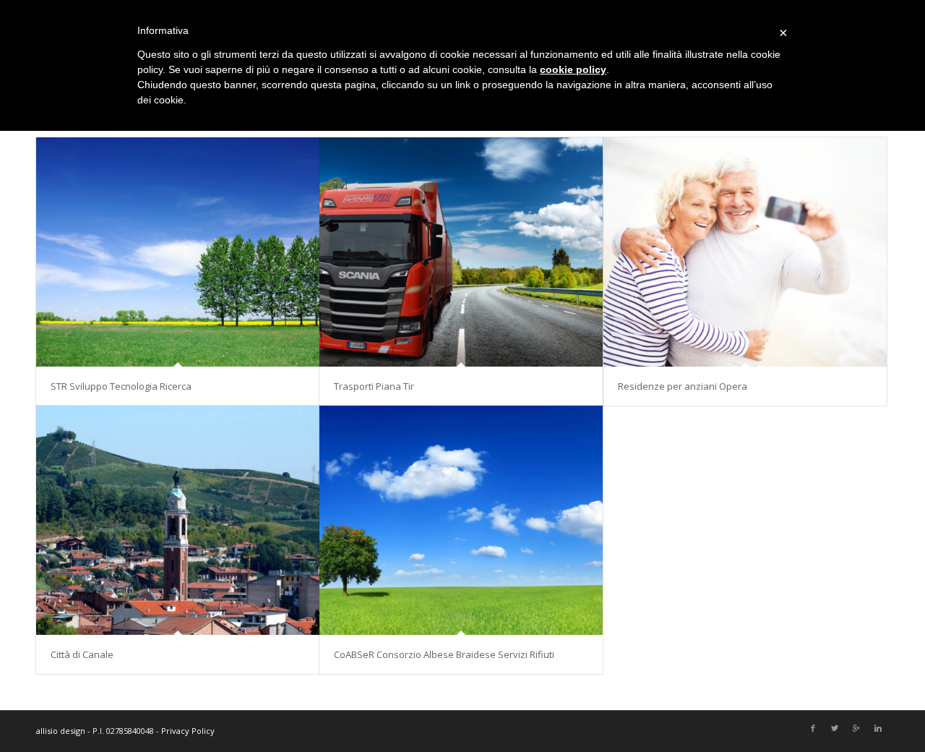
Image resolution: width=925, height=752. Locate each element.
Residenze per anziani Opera (682, 386)
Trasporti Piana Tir (374, 386)
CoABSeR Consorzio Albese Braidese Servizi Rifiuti (444, 654)
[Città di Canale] (177, 520)
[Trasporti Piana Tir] (461, 252)
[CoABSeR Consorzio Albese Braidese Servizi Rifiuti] (461, 520)
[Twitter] (835, 729)
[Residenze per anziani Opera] (745, 252)
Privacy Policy (188, 730)
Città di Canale (82, 654)
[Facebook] (813, 729)
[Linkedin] (878, 729)
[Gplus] (856, 729)
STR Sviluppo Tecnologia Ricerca (121, 386)
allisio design (60, 730)
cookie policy (573, 69)
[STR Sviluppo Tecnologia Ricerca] (177, 252)
